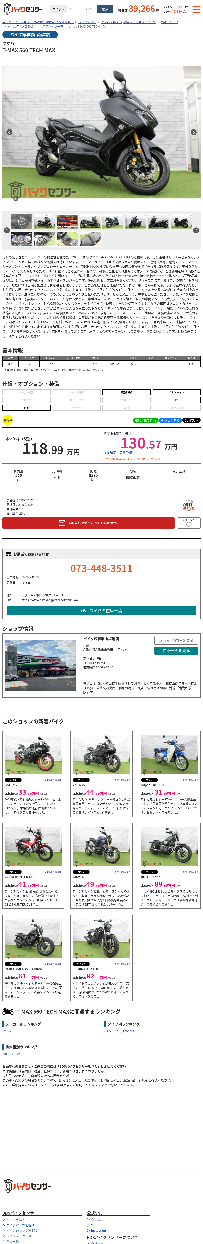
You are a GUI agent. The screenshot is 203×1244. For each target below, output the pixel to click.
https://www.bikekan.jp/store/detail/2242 (49, 600)
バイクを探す (87, 22)
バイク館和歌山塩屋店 (30, 34)
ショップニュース (19, 1235)
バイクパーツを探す (20, 1225)
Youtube (97, 1219)
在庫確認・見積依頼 (117, 452)
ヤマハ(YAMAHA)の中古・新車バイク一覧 (128, 22)
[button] (9, 132)
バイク (57, 9)
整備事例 (12, 1241)
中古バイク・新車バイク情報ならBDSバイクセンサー (38, 22)
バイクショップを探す (22, 1230)
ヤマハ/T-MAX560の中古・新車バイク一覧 (35, 26)
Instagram (98, 1230)
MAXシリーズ (169, 22)
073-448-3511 (101, 568)
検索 (105, 9)
